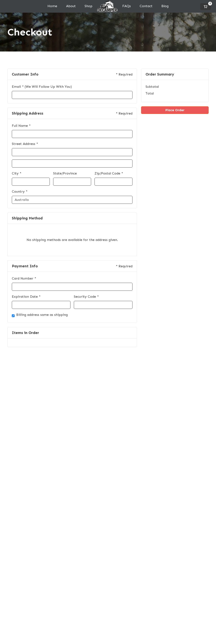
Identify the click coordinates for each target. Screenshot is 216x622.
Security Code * (86, 297)
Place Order (174, 110)
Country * (19, 191)
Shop (88, 6)
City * (16, 173)
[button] (205, 6)
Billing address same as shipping (42, 315)
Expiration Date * (26, 297)
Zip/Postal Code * (108, 173)
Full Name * (21, 126)
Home (52, 6)
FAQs (126, 6)
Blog (165, 6)
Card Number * (24, 278)
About (71, 6)
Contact (146, 6)
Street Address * (25, 144)
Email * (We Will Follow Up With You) (42, 87)
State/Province (65, 173)
